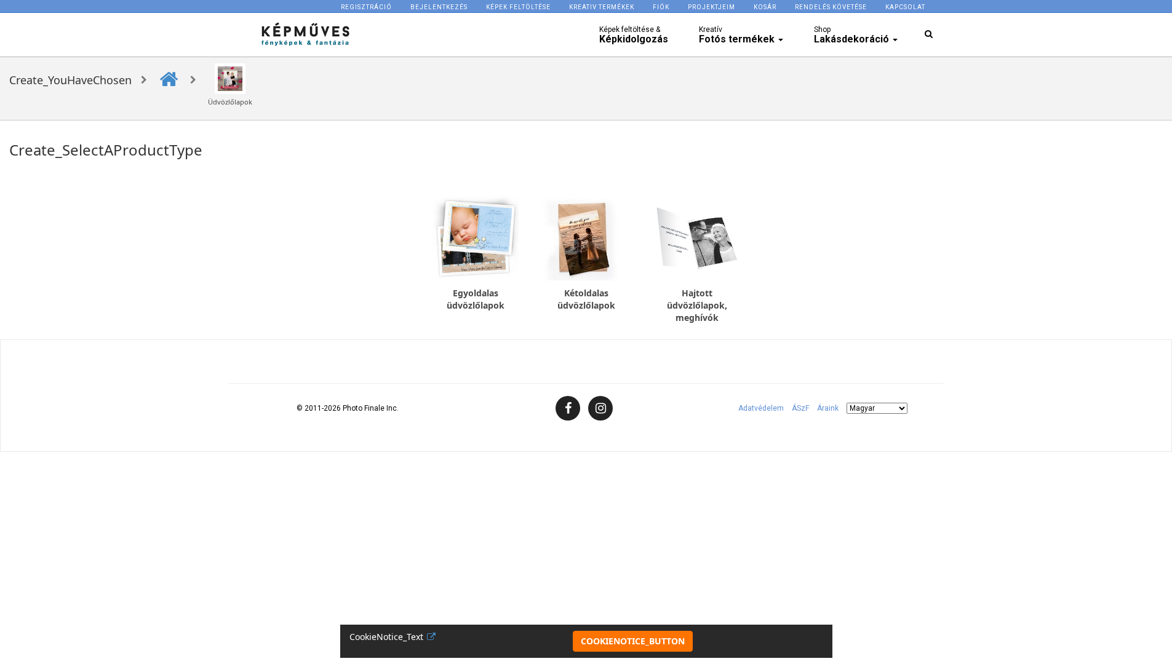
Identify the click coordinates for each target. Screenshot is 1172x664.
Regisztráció (366, 7)
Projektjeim (711, 7)
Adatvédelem (761, 408)
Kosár (765, 7)
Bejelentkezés (439, 7)
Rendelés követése (831, 7)
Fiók (661, 7)
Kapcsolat (905, 7)
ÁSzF (800, 408)
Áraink (828, 408)
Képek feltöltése (518, 7)
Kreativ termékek (601, 7)
